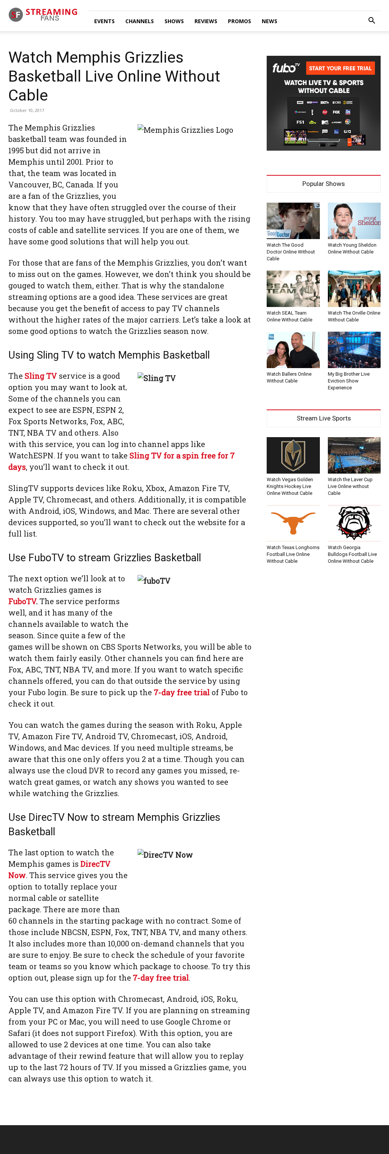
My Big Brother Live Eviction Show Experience (349, 380)
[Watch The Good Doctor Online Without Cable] (293, 221)
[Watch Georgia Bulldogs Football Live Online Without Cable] (354, 523)
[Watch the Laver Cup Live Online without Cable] (354, 455)
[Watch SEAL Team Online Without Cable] (293, 289)
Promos (239, 21)
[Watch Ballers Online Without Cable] (293, 350)
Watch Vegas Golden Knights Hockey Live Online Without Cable (290, 486)
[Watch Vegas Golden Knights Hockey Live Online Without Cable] (293, 455)
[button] (371, 21)
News (269, 21)
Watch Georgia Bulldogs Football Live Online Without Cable (352, 554)
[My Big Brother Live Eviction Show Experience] (354, 350)
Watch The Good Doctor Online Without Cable (291, 251)
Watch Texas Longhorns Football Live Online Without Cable (293, 554)
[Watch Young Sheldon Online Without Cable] (354, 221)
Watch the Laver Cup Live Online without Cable (350, 486)
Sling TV (41, 376)
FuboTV (22, 601)
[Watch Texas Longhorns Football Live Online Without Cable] (293, 523)
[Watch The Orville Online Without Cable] (354, 289)
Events (104, 21)
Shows (174, 21)
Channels (139, 21)
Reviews (205, 21)
